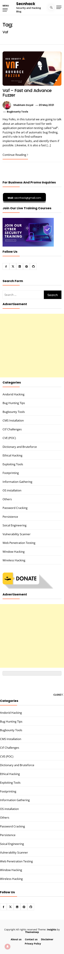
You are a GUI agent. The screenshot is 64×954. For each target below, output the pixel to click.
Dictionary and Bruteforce (20, 447)
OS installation (12, 490)
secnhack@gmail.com (24, 198)
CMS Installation (13, 420)
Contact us (31, 939)
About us (16, 939)
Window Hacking (14, 552)
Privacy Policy (33, 943)
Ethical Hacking (12, 455)
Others (7, 499)
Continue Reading (14, 155)
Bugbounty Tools (17, 111)
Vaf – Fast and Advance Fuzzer (27, 93)
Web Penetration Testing (19, 543)
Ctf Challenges (12, 429)
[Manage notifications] (7, 946)
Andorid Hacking (13, 394)
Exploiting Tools (13, 464)
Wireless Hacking (14, 560)
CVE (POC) (9, 438)
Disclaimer (47, 939)
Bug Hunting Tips (14, 403)
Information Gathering (17, 482)
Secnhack (25, 3)
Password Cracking (15, 508)
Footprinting (11, 473)
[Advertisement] (32, 345)
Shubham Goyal (23, 105)
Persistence (10, 517)
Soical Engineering (14, 525)
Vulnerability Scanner (17, 534)
